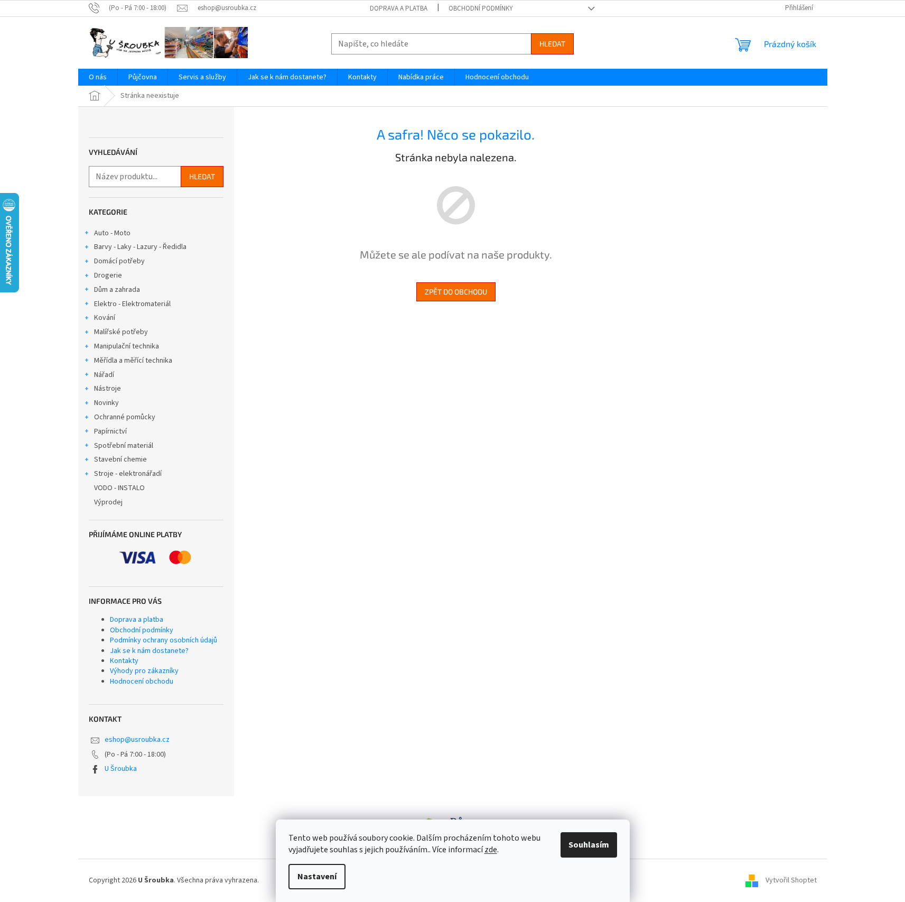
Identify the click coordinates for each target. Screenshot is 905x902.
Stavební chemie (120, 459)
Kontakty (124, 661)
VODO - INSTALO (119, 488)
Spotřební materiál (123, 445)
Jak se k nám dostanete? (149, 651)
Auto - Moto (112, 233)
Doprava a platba (398, 8)
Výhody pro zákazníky (144, 671)
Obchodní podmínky (481, 8)
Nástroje (107, 388)
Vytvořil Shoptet (791, 880)
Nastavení (317, 876)
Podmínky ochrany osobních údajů (163, 640)
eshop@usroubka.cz (137, 739)
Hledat (552, 43)
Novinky (106, 403)
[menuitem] (97, 77)
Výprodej (108, 502)
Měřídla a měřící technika (133, 360)
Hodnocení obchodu (141, 681)
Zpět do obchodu (456, 291)
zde (490, 849)
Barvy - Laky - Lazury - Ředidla (140, 247)
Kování (104, 317)
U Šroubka (121, 768)
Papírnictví (110, 431)
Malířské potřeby (121, 332)
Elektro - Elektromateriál (132, 304)
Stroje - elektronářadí (128, 473)
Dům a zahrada (117, 289)
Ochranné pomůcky (124, 417)
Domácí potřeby (119, 261)
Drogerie (108, 275)
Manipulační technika (126, 346)
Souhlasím (588, 845)
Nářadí (104, 375)
